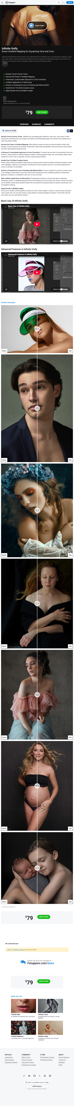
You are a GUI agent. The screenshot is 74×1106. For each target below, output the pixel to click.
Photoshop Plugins (46, 1060)
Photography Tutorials (47, 1057)
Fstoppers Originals (11, 1062)
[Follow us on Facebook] (34, 1076)
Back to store (10, 131)
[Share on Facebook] (68, 130)
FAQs (60, 1065)
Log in (9, 950)
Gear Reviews (9, 1060)
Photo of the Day (27, 1060)
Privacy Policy (31, 1088)
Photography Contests (29, 1065)
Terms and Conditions (41, 1088)
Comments (49, 124)
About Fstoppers (64, 1057)
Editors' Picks (26, 1057)
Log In (63, 2)
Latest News (9, 1057)
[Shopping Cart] (58, 2)
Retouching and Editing (8, 907)
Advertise (62, 1062)
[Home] (10, 2)
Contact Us (62, 1060)
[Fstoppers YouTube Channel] (29, 1076)
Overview (24, 124)
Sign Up (70, 2)
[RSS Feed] (50, 1076)
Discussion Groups (28, 1062)
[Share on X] (71, 130)
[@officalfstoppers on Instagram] (24, 1076)
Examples (36, 124)
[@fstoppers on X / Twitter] (39, 1076)
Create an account (19, 950)
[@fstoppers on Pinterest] (45, 1076)
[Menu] (2, 2)
